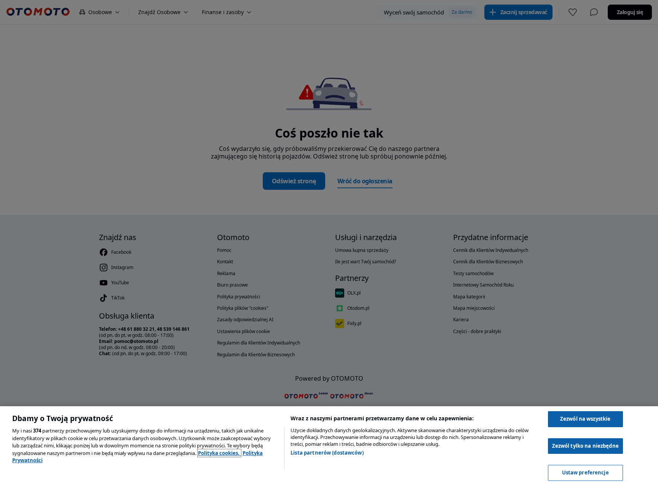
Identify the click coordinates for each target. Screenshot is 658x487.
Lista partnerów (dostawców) (327, 452)
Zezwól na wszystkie (585, 418)
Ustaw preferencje (585, 472)
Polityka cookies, (219, 453)
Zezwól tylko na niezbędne (585, 445)
